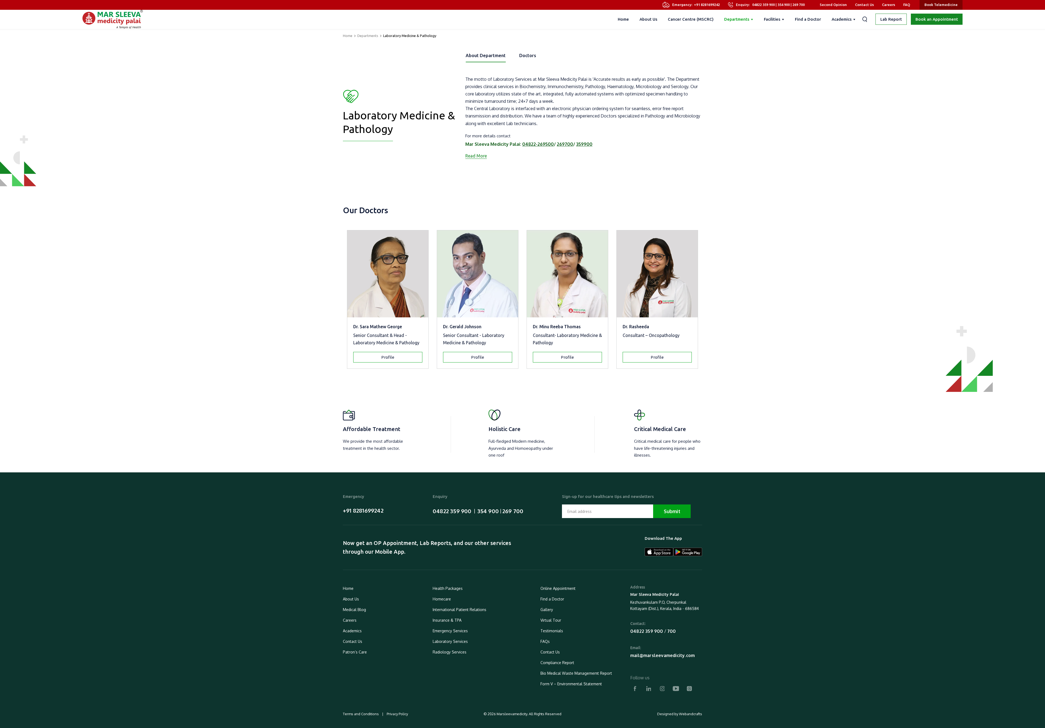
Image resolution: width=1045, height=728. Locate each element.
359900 (584, 144)
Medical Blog (354, 609)
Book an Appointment (936, 19)
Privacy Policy (397, 714)
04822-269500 (538, 144)
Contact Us (864, 5)
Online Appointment (558, 588)
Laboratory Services (450, 641)
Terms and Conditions (361, 714)
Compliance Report (557, 662)
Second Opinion (833, 5)
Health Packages (448, 588)
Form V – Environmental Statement (571, 683)
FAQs (545, 641)
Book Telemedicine (941, 5)
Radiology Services (449, 652)
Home (623, 19)
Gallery (546, 609)
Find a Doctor (808, 19)
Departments (736, 19)
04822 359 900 (763, 5)
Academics (842, 19)
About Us (648, 19)
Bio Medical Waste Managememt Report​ (576, 673)
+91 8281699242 (707, 5)
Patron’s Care (355, 652)
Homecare (442, 599)
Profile (387, 357)
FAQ (906, 5)
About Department (486, 55)
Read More (476, 155)
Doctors (527, 55)
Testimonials (551, 630)
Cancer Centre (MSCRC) (691, 19)
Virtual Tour (550, 620)
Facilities (772, 19)
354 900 (783, 5)
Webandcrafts (690, 714)
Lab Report (891, 19)
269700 (565, 144)
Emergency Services (450, 630)
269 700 (798, 5)
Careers (888, 5)
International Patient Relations (459, 609)
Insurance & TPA (447, 620)
